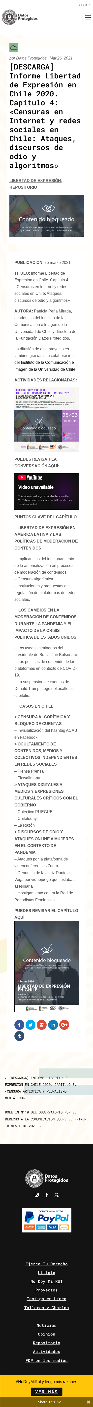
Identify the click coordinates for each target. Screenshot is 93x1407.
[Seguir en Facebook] (47, 1195)
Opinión (46, 1334)
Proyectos (46, 1289)
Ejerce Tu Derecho (47, 1263)
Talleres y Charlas (46, 1307)
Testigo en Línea (46, 1298)
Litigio (46, 1272)
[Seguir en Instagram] (37, 1195)
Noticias (47, 1325)
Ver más (46, 1392)
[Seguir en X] (57, 1195)
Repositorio (23, 187)
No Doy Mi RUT (47, 1281)
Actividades (46, 1351)
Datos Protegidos (31, 58)
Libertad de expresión (35, 181)
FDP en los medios (47, 1360)
